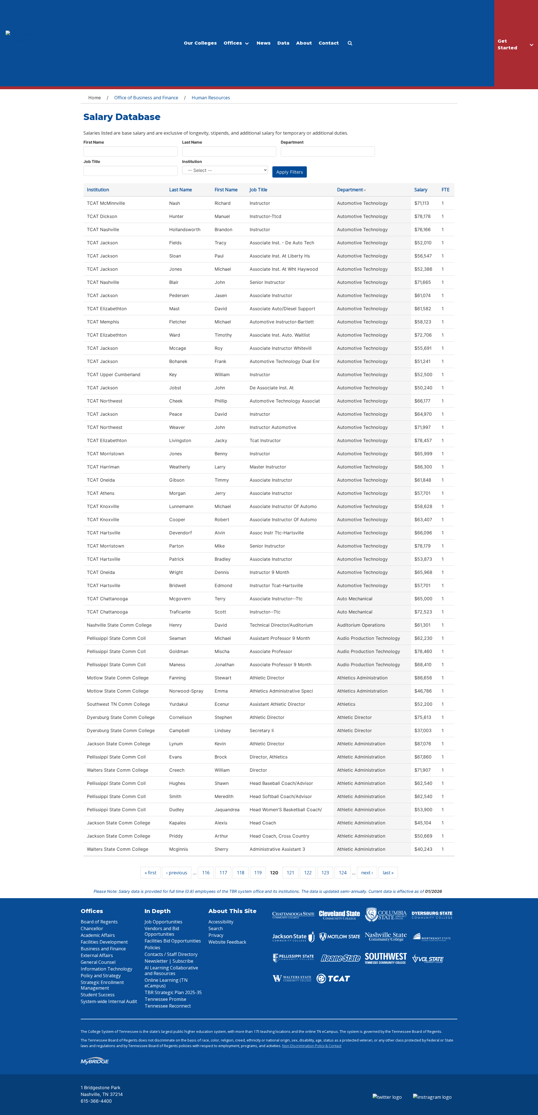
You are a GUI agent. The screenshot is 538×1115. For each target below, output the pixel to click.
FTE (445, 190)
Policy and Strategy (101, 976)
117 (223, 873)
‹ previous (176, 873)
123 (325, 873)
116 (206, 873)
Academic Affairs (98, 935)
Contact (329, 43)
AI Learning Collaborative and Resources (171, 970)
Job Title (92, 161)
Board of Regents (99, 922)
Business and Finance (103, 949)
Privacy (215, 935)
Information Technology (106, 969)
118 (240, 873)
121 (290, 873)
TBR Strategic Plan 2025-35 (173, 992)
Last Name (192, 142)
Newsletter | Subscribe (169, 961)
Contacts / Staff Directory (171, 954)
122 (308, 873)
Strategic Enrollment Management (102, 985)
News (264, 43)
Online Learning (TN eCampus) (166, 983)
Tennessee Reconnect (168, 1006)
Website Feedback (227, 942)
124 (342, 873)
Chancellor (92, 928)
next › (367, 873)
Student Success (98, 995)
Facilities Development (104, 942)
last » (388, 873)
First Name (94, 142)
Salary (420, 190)
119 (258, 873)
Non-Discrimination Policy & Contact (311, 1045)
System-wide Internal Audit (109, 1001)
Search (215, 928)
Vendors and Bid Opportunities (162, 931)
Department (292, 142)
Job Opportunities (163, 922)
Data (283, 43)
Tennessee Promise (165, 999)
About (304, 43)
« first (150, 873)
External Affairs (97, 955)
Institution (192, 161)
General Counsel (98, 962)
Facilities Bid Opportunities (173, 941)
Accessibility (220, 922)
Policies (152, 947)
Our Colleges (200, 43)
